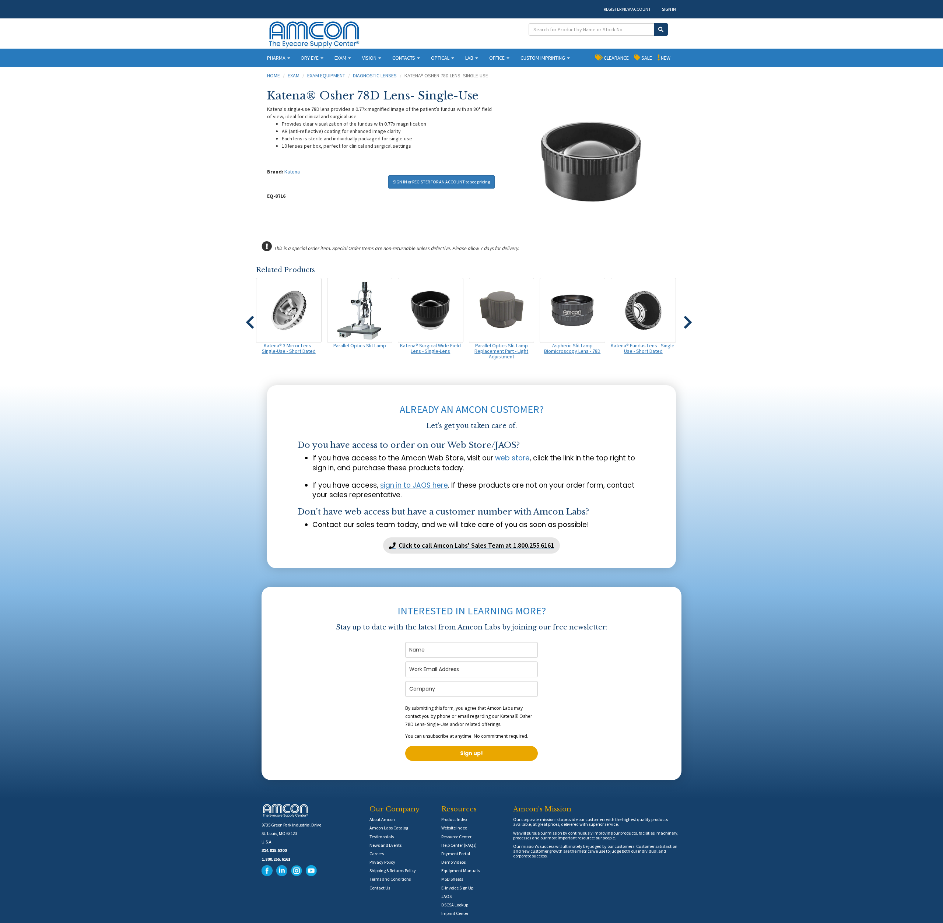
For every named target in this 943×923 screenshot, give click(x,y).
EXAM (340, 58)
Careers (376, 853)
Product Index (454, 819)
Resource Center (456, 836)
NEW (665, 58)
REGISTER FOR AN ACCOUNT (438, 182)
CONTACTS (404, 58)
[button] (249, 318)
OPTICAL (441, 58)
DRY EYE (310, 58)
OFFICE (497, 58)
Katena (292, 171)
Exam (293, 75)
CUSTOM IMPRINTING (543, 58)
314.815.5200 (274, 850)
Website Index (454, 828)
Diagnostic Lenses (375, 75)
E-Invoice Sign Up (457, 888)
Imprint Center (455, 913)
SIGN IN (669, 9)
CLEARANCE (616, 58)
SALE (646, 58)
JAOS (446, 896)
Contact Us (379, 888)
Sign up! (471, 753)
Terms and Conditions (390, 879)
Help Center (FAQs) (459, 845)
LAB (469, 58)
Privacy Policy (382, 862)
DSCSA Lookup (454, 905)
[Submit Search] (661, 29)
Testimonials (381, 836)
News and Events (385, 845)
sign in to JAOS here (414, 485)
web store (512, 458)
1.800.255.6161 (276, 859)
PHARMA (277, 58)
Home (273, 75)
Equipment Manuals (460, 870)
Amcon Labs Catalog (388, 828)
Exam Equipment (326, 75)
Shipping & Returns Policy (392, 870)
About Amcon (382, 819)
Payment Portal (455, 853)
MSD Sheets (452, 879)
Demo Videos (453, 862)
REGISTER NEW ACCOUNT (627, 9)
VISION (370, 58)
